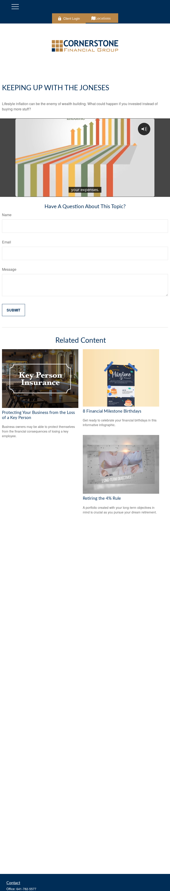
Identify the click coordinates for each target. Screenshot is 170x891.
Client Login (71, 18)
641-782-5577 (26, 889)
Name (7, 214)
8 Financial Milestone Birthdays (112, 411)
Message (9, 269)
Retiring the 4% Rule (102, 498)
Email (6, 242)
